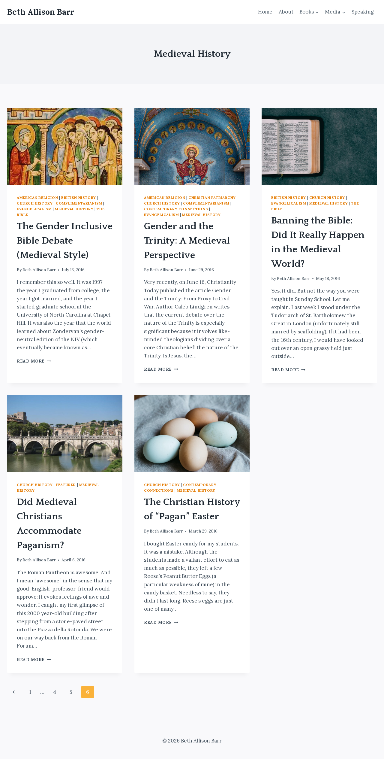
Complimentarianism (79, 203)
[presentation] (64, 146)
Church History (34, 203)
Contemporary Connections (176, 209)
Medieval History (74, 209)
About (286, 11)
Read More (34, 361)
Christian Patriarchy (212, 197)
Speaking (363, 11)
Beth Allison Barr (39, 269)
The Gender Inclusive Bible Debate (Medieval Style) (64, 240)
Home (265, 11)
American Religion (37, 197)
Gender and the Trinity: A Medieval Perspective (187, 240)
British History (78, 197)
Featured (66, 484)
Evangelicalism (34, 209)
